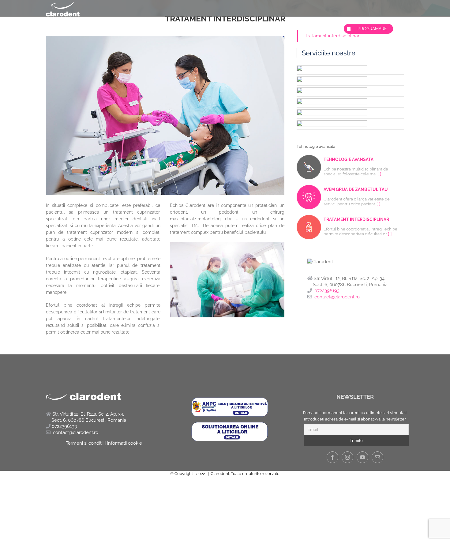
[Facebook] (332, 457)
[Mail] (377, 457)
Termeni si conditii (84, 443)
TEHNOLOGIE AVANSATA (348, 159)
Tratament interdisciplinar (332, 35)
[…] (379, 174)
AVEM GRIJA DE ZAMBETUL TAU (356, 189)
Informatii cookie (124, 443)
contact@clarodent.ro (337, 297)
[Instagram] (347, 457)
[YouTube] (362, 457)
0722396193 (326, 290)
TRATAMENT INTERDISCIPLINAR (356, 219)
